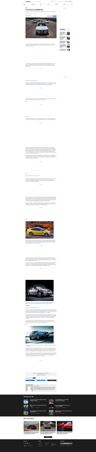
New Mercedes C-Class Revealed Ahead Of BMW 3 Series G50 (63, 42)
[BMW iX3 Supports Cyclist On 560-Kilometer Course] (26, 405)
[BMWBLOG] (30, 441)
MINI (71, 4)
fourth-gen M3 (43, 309)
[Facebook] (63, 1)
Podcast (64, 4)
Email (52, 380)
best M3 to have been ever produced (39, 241)
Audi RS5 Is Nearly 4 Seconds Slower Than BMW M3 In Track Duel (31, 433)
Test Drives (33, 4)
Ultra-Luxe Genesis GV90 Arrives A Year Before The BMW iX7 (62, 406)
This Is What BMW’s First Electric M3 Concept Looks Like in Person (47, 433)
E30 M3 (28, 118)
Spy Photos (56, 4)
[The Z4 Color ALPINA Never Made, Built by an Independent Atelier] (26, 399)
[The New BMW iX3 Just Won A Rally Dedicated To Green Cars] (51, 399)
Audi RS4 (38, 83)
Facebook (30, 380)
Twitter (41, 380)
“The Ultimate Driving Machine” (36, 63)
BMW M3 (31, 13)
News (41, 4)
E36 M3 (28, 178)
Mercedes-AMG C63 (43, 83)
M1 (40, 149)
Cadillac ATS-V (51, 83)
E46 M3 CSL (37, 302)
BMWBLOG (27, 13)
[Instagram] (68, 1)
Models (25, 4)
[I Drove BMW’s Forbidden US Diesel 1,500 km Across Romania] (26, 410)
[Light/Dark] (70, 1)
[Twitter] (65, 1)
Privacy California (40, 446)
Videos (48, 4)
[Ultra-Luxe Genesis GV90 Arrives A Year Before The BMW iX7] (51, 405)
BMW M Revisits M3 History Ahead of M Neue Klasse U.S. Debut (64, 433)
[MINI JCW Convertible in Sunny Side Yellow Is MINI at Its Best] (51, 410)
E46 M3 (28, 240)
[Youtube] (66, 1)
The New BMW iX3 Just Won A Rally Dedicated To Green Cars (61, 400)
